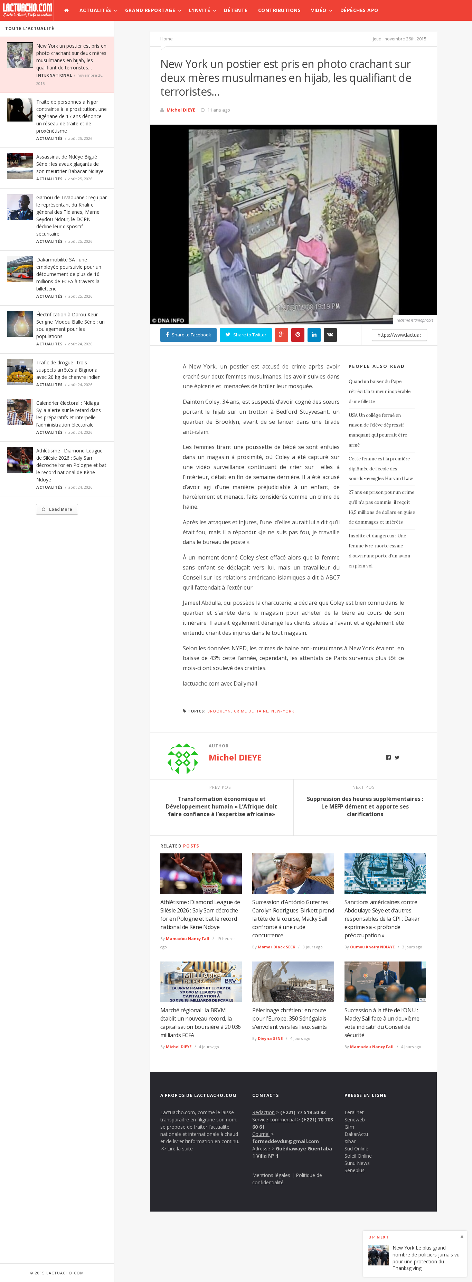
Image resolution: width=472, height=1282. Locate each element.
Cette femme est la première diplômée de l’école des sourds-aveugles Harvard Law (381, 469)
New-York (282, 711)
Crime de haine (251, 711)
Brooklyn (219, 711)
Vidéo (319, 10)
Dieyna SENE (270, 1038)
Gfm (349, 1126)
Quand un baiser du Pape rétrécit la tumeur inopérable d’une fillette (379, 391)
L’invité (199, 10)
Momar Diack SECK (276, 946)
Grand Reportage (150, 10)
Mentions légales (271, 1175)
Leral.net (354, 1112)
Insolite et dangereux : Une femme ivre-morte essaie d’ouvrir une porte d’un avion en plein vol (379, 550)
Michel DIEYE (181, 110)
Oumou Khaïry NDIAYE (372, 946)
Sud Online (356, 1148)
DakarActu (356, 1134)
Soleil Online (358, 1155)
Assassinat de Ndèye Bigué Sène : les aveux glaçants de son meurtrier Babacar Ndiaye (70, 163)
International (54, 75)
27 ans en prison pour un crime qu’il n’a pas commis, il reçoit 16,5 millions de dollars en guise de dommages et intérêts (382, 507)
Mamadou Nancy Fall (187, 938)
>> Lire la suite (176, 1148)
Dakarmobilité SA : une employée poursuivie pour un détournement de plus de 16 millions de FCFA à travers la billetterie (68, 274)
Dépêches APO (359, 10)
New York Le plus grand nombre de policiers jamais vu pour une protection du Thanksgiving (426, 1258)
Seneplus (354, 1170)
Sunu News (357, 1163)
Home (166, 39)
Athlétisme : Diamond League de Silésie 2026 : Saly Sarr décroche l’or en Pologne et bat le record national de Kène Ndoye (71, 465)
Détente (236, 10)
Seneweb (354, 1119)
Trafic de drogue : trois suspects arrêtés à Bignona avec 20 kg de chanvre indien (68, 369)
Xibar (350, 1141)
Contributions (279, 10)
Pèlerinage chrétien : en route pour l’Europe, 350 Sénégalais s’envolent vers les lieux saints (289, 1018)
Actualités (95, 10)
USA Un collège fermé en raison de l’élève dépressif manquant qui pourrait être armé (378, 430)
